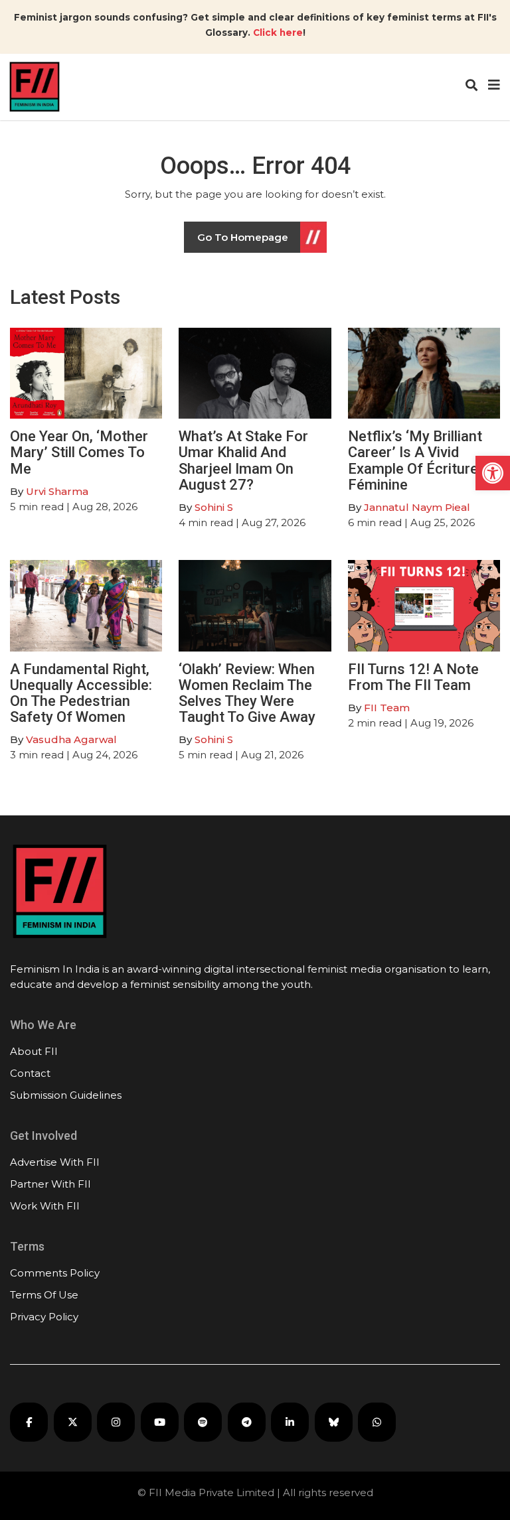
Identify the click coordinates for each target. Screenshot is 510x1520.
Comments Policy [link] (55, 1273)
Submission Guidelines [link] (66, 1095)
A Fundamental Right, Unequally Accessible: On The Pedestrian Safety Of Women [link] (81, 693)
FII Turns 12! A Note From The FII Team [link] (413, 677)
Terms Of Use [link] (44, 1294)
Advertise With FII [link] (55, 1162)
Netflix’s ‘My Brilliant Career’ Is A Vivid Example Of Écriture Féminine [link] (415, 460)
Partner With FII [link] (50, 1184)
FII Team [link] (387, 707)
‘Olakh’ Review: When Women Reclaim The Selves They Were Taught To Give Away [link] (247, 693)
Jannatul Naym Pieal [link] (417, 507)
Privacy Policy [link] (44, 1316)
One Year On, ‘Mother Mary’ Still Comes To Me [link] (79, 452)
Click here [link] (278, 32)
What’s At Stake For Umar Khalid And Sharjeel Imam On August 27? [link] (243, 460)
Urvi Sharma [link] (57, 491)
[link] (492, 473)
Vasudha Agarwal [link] (71, 739)
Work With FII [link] (45, 1206)
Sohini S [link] (214, 507)
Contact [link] (30, 1073)
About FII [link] (34, 1051)
